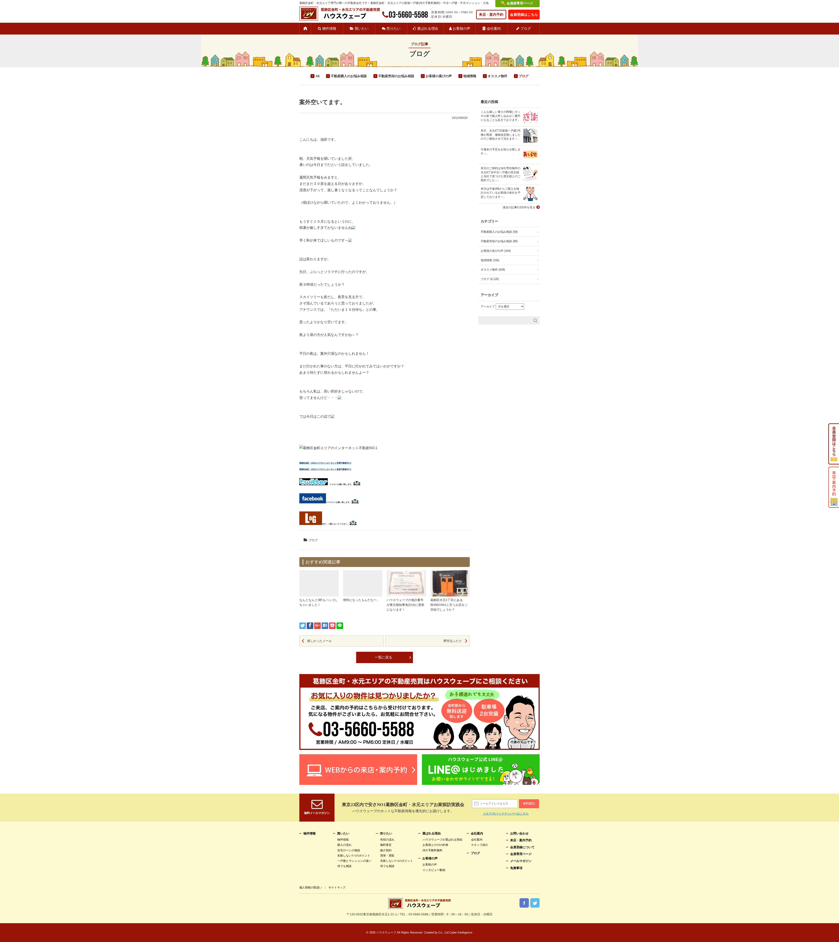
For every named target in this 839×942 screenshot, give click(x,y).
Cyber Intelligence (460, 932)
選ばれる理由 (427, 28)
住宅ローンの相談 (348, 850)
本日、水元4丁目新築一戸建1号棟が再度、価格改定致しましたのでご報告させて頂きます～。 (501, 134)
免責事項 (516, 868)
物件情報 (329, 28)
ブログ (525, 28)
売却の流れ (387, 839)
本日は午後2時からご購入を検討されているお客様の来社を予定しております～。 (500, 192)
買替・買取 (387, 855)
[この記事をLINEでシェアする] (339, 625)
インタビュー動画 (434, 870)
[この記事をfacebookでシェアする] (310, 625)
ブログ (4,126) (490, 279)
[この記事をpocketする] (332, 625)
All (317, 76)
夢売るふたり (453, 641)
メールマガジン (521, 861)
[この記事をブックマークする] (325, 625)
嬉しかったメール (319, 641)
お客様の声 (461, 28)
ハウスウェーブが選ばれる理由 (442, 839)
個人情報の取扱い (310, 887)
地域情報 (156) (490, 260)
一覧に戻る (383, 657)
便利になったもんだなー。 (361, 600)
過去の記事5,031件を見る (519, 207)
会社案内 (494, 28)
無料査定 (386, 844)
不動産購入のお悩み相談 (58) (499, 231)
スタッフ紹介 (479, 844)
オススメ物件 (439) (493, 269)
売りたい (393, 28)
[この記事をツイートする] (302, 625)
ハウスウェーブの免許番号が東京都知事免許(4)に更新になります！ (405, 605)
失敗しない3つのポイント (353, 855)
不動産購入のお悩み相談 (349, 76)
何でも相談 (344, 866)
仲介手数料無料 (432, 850)
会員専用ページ (521, 854)
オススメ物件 (497, 76)
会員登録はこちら (524, 14)
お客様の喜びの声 (439, 76)
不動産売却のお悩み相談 (396, 76)
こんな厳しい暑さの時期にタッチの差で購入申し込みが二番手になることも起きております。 (500, 115)
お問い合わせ (519, 833)
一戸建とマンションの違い (354, 860)
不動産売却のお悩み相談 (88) (499, 241)
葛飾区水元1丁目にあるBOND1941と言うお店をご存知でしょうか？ (449, 605)
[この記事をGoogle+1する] (317, 625)
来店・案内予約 (491, 14)
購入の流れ (344, 844)
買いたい (362, 28)
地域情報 (469, 76)
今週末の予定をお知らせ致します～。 (500, 151)
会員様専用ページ (520, 3)
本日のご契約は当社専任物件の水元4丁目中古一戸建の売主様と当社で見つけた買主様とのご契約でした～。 (500, 174)
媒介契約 (386, 850)
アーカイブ (488, 306)
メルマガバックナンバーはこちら (506, 813)
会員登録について (522, 847)
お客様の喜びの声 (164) (496, 250)
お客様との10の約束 (435, 844)
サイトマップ (336, 887)
